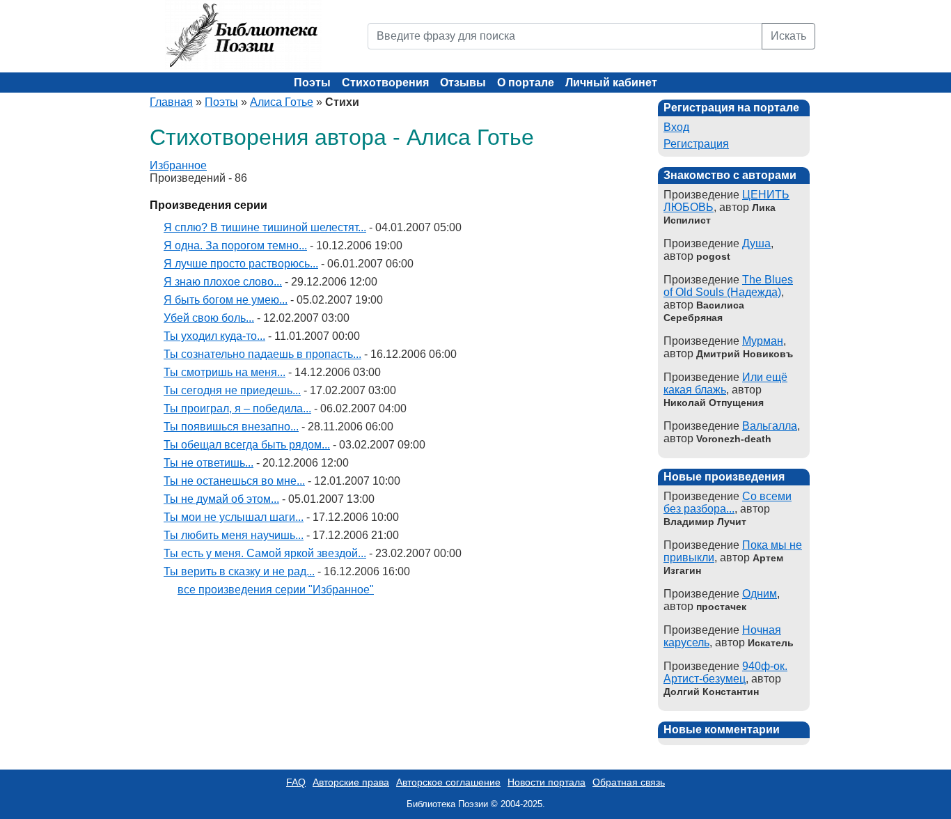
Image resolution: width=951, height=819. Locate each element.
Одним (759, 594)
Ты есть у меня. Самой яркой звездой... (265, 553)
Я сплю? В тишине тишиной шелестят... (265, 227)
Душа (756, 243)
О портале (525, 82)
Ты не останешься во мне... (234, 481)
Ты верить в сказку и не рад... (239, 571)
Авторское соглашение (448, 782)
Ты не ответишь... (208, 463)
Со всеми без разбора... (727, 502)
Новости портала (546, 782)
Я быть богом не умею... (226, 300)
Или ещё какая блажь (725, 383)
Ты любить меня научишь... (234, 535)
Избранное (178, 165)
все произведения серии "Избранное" (276, 589)
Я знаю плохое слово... (223, 282)
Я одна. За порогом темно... (235, 245)
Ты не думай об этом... (221, 499)
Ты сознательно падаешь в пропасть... (262, 354)
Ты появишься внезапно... (231, 426)
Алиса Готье (281, 102)
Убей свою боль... (209, 318)
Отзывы (463, 82)
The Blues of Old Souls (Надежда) (728, 286)
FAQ (296, 782)
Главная (171, 102)
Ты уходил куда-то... (214, 336)
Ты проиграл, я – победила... (237, 408)
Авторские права (351, 782)
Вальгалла (769, 426)
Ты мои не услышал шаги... (234, 517)
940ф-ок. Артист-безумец (725, 672)
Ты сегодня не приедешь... (232, 390)
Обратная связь (628, 782)
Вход (676, 127)
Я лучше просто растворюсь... (241, 264)
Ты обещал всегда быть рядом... (247, 445)
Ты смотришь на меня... (224, 372)
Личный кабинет (611, 82)
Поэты (312, 82)
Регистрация (696, 144)
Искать (788, 36)
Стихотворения (385, 82)
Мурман (762, 341)
